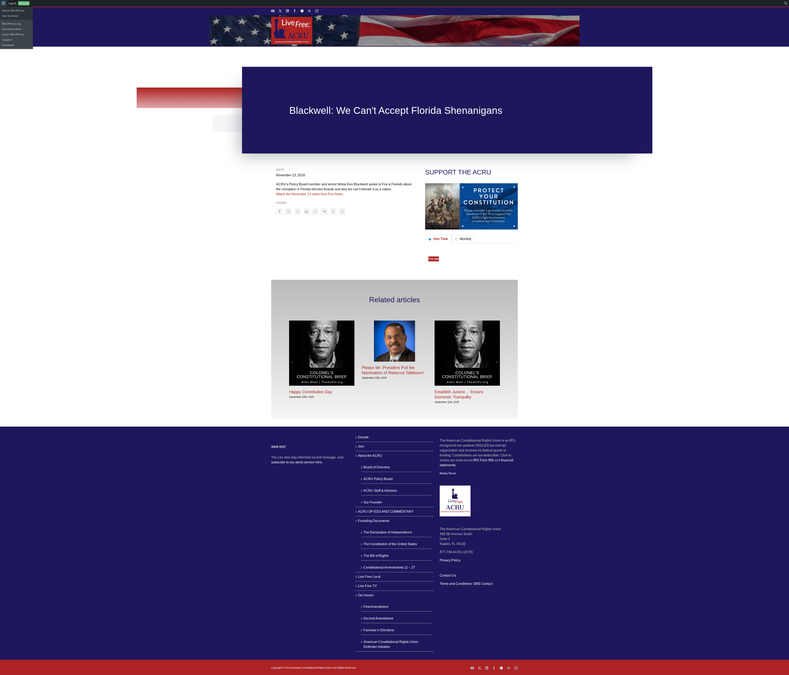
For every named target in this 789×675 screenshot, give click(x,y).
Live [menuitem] (25, 3)
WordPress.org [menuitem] (11, 23)
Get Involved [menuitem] (10, 15)
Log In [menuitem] (12, 3)
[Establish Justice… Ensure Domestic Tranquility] (467, 322)
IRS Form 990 (483, 460)
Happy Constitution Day (310, 392)
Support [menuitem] (7, 39)
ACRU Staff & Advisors (380, 490)
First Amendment (375, 606)
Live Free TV (367, 586)
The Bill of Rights (376, 555)
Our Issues (366, 595)
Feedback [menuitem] (8, 45)
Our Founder (372, 502)
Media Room (448, 473)
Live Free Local (369, 576)
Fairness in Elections (378, 630)
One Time (440, 239)
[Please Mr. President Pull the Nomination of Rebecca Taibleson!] (394, 322)
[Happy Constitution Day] (321, 322)
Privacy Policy (450, 560)
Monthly (465, 239)
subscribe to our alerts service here (296, 462)
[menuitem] (3, 3)
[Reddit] (297, 211)
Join (361, 446)
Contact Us (448, 575)
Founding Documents (373, 521)
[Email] (342, 211)
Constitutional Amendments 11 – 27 (389, 567)
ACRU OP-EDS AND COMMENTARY (386, 511)
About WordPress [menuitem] (13, 10)
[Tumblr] (333, 211)
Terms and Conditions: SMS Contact (466, 583)
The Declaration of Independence (387, 532)
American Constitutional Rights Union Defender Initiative (390, 644)
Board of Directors (376, 467)
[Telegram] (324, 211)
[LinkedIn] (306, 211)
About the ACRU (370, 455)
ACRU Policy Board (378, 479)
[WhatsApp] (315, 211)
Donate (433, 259)
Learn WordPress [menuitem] (13, 34)
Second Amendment (378, 618)
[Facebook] (279, 211)
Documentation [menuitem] (12, 29)
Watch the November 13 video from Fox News (309, 194)
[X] (288, 211)
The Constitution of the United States (390, 544)
